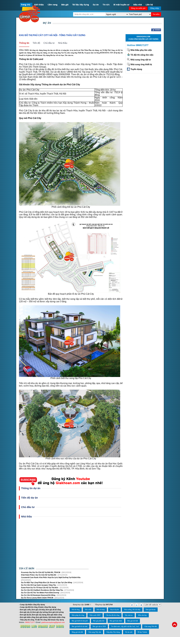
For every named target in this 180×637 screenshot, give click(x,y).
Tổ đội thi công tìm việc (141, 55)
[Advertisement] (71, 543)
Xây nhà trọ (129, 615)
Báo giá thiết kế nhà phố (80, 621)
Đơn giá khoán (151, 610)
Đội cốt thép (101, 610)
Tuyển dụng (136, 69)
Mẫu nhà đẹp (142, 615)
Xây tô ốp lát (114, 610)
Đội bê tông (76, 610)
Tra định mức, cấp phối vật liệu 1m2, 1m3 (125, 626)
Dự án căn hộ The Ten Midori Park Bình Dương (40, 593)
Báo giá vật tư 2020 (99, 626)
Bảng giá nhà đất (77, 632)
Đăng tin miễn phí (138, 8)
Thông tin (24, 43)
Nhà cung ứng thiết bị (141, 64)
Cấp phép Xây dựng (113, 632)
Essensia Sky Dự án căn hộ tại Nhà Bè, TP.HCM (40, 572)
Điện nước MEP (95, 615)
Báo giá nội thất (132, 621)
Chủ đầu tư (49, 43)
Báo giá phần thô (98, 621)
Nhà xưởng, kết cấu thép (132, 610)
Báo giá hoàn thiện (116, 621)
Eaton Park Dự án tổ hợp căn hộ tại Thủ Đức (39, 588)
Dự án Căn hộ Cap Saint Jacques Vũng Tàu (38, 585)
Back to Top (174, 624)
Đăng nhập (154, 8)
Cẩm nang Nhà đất (150, 626)
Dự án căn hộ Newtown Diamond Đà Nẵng (38, 595)
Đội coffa (88, 610)
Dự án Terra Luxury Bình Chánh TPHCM (37, 598)
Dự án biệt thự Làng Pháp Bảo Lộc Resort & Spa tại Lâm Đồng (46, 583)
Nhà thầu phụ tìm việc (141, 50)
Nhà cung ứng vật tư (140, 59)
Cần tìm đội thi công (112, 615)
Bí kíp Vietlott (142, 632)
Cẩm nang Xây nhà (94, 632)
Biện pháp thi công (78, 615)
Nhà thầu (62, 43)
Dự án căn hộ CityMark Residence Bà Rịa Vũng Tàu (42, 590)
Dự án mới (128, 632)
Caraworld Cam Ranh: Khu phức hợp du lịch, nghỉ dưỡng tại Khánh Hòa (50, 577)
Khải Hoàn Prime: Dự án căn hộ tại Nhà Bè (38, 575)
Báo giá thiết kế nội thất (79, 626)
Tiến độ (36, 43)
